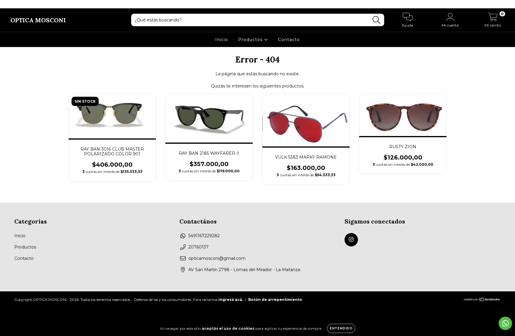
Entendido (341, 328)
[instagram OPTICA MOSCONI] (8, 4)
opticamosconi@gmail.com (217, 258)
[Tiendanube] (482, 300)
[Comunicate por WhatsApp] (505, 323)
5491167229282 (204, 235)
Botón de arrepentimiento (275, 299)
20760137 (198, 247)
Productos (251, 39)
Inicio (221, 39)
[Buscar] (377, 20)
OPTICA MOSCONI (38, 20)
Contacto (289, 39)
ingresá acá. (230, 299)
